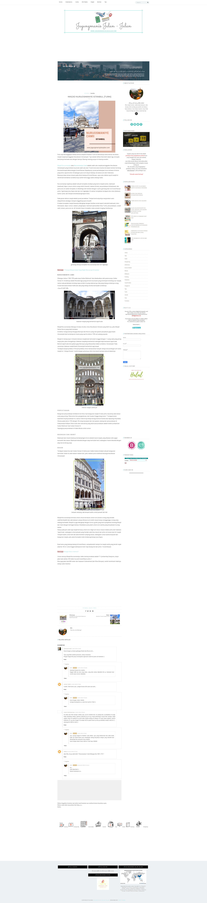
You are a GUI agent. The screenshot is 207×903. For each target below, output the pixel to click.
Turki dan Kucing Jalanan (138, 200)
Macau (126, 270)
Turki (94, 608)
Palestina (127, 280)
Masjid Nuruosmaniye (64, 165)
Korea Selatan (128, 267)
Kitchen (99, 2)
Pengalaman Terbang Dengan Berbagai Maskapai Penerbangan (139, 225)
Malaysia (127, 274)
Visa (126, 298)
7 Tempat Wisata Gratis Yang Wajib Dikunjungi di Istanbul (81, 270)
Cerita (77, 2)
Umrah (126, 295)
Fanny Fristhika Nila (69, 712)
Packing (126, 277)
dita (71, 667)
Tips (106, 2)
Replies (67, 664)
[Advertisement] (103, 50)
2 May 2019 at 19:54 (76, 684)
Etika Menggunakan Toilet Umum (136, 144)
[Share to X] (88, 611)
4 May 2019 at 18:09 (82, 697)
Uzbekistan (141, 891)
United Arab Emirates (132, 891)
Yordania (127, 301)
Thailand (143, 889)
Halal (126, 258)
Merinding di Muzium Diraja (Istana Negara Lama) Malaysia (139, 232)
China (126, 252)
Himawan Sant (68, 648)
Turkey (123, 891)
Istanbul (87, 93)
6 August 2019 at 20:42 (83, 765)
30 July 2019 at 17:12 (72, 751)
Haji (126, 255)
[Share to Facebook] (86, 611)
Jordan (123, 888)
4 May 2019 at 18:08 (82, 667)
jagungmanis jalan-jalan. (101, 900)
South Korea (137, 889)
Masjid (92, 2)
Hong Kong (127, 261)
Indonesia (127, 264)
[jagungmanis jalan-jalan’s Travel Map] (133, 883)
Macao (128, 888)
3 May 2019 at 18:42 (80, 712)
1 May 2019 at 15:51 (76, 648)
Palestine (138, 888)
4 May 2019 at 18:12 (82, 733)
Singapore (127, 286)
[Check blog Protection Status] (136, 328)
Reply (65, 659)
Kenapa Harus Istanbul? (71, 552)
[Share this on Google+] (90, 611)
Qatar (142, 888)
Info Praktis (84, 2)
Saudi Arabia (128, 283)
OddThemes (121, 900)
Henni (65, 751)
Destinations (69, 2)
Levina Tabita (67, 684)
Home (60, 2)
